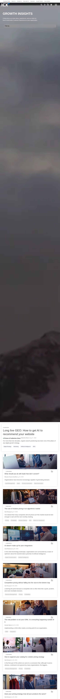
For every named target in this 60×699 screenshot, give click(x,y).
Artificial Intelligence (26, 446)
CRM (6, 631)
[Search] (41, 4)
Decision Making (23, 520)
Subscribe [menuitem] (32, 1)
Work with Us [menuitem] (26, 1)
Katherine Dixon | (25, 438)
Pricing (7, 520)
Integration (12, 631)
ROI (30, 520)
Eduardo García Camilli (10, 477)
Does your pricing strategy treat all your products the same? (25, 694)
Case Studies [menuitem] (47, 1)
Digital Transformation (10, 557)
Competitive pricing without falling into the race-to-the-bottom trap (27, 583)
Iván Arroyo (7, 511)
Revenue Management (11, 594)
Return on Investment (39, 520)
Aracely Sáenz (8, 625)
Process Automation (27, 483)
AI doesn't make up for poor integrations (18, 545)
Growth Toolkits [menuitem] (39, 1)
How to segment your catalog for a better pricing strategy (24, 657)
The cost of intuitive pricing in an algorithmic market (22, 509)
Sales (18, 483)
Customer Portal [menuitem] (6, 1)
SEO (34, 446)
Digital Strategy (7, 446)
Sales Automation (38, 483)
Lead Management (10, 483)
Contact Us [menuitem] (19, 1)
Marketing (16, 446)
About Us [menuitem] (13, 1)
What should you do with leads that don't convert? (22, 474)
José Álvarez (8, 548)
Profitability (13, 520)
